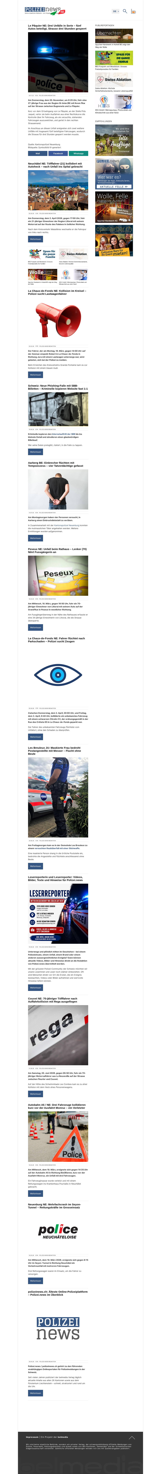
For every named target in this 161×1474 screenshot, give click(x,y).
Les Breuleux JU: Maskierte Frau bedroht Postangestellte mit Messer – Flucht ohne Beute (54, 750)
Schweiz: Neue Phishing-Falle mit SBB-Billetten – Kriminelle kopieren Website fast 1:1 (58, 387)
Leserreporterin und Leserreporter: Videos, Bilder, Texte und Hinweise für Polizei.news (55, 879)
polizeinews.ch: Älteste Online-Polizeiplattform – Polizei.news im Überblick (58, 1293)
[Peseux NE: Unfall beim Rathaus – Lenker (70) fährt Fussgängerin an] (58, 576)
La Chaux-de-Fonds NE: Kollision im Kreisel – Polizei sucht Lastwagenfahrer (57, 292)
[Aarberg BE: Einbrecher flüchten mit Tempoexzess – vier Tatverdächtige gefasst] (58, 489)
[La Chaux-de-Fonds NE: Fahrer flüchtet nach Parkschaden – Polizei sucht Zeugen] (58, 675)
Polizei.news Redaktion (47, 95)
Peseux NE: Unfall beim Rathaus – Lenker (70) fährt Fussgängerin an (57, 551)
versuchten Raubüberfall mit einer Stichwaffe (57, 848)
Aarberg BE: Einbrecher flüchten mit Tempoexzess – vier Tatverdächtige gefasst (55, 464)
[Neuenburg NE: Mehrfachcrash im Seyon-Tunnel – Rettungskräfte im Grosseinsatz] (58, 1231)
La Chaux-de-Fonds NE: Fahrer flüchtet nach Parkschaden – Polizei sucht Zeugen (56, 640)
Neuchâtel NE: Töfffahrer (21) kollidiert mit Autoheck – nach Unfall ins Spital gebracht (55, 165)
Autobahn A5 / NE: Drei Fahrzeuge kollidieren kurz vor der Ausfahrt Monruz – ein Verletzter (57, 1106)
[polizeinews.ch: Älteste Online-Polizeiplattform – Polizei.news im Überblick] (58, 1328)
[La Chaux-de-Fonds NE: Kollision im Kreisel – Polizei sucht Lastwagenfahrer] (58, 320)
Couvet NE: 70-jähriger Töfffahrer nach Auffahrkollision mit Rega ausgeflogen (52, 1000)
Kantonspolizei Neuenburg (66, 525)
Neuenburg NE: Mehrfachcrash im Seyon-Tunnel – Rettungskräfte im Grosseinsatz (54, 1206)
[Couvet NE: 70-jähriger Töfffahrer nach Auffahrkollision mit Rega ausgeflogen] (58, 1035)
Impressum (32, 1437)
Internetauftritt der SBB (63, 434)
